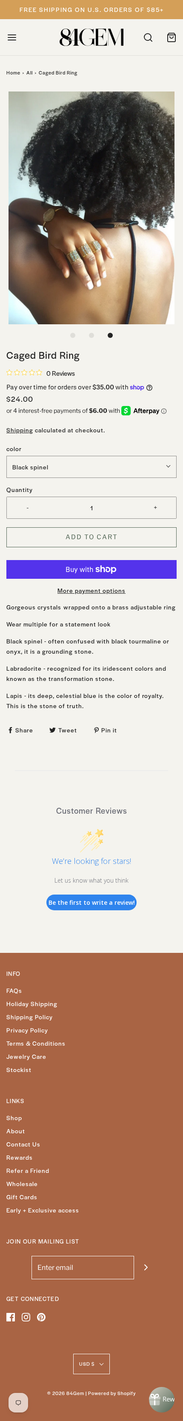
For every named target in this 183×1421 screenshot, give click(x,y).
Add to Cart (92, 537)
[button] (91, 207)
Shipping (19, 430)
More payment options (91, 590)
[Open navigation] (11, 37)
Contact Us (23, 1144)
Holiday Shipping (31, 1003)
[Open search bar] (148, 37)
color (14, 448)
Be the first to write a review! (92, 902)
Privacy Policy (27, 1030)
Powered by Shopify (112, 1393)
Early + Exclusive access (42, 1210)
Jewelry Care (26, 1056)
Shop (14, 1117)
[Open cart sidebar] (171, 37)
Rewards (19, 1157)
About (15, 1131)
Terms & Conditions (36, 1043)
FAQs (14, 990)
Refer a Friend (27, 1170)
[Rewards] (161, 1399)
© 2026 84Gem (65, 1393)
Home (13, 72)
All (29, 72)
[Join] (145, 1267)
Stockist (18, 1069)
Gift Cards (21, 1196)
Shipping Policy (29, 1016)
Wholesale (22, 1183)
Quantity (19, 489)
